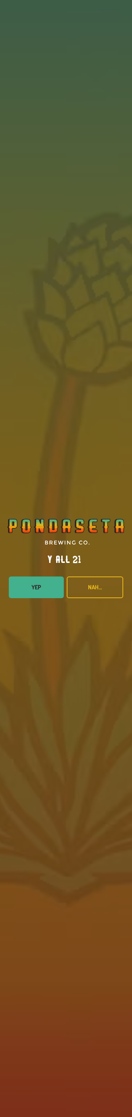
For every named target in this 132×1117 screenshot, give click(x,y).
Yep (36, 587)
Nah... (95, 587)
